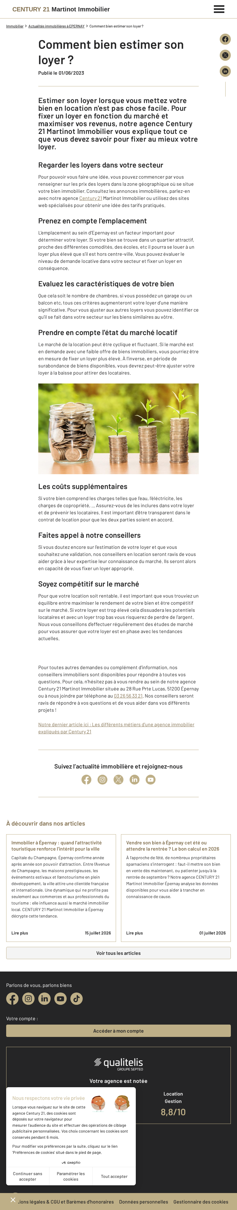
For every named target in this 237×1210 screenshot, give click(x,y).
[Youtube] (151, 780)
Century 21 (90, 198)
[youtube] (60, 998)
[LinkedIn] (134, 780)
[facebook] (12, 998)
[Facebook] (86, 780)
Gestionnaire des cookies (200, 1201)
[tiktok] (76, 998)
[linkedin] (44, 998)
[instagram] (28, 998)
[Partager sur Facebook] (225, 39)
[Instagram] (102, 780)
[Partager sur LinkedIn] (225, 71)
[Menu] (219, 8)
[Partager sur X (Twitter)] (225, 55)
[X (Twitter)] (118, 780)
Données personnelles (143, 1201)
